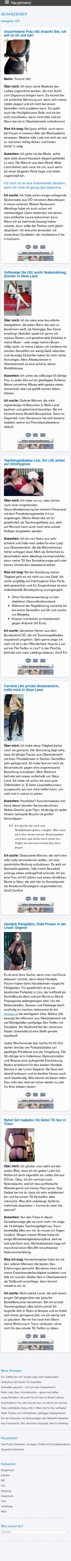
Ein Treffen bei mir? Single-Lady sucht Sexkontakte (29, 1377)
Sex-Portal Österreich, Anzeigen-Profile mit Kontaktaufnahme (35, 1444)
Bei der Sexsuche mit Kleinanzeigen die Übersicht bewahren (35, 1418)
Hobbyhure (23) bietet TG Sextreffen (21, 1382)
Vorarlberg (6, 1506)
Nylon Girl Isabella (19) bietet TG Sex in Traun (35, 1122)
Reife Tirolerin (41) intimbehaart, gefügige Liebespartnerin (33, 1413)
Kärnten (5, 1475)
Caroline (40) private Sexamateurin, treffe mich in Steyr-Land (31, 688)
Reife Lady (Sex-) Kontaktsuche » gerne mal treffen (30, 1392)
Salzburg (6, 1491)
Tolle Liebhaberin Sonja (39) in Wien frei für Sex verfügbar (33, 1408)
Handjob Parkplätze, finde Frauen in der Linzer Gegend (35, 926)
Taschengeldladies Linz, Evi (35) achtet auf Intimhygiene (34, 462)
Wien (4, 1511)
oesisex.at (11, 1013)
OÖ (3, 1486)
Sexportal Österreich (12, 1449)
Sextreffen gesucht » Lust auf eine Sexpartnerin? (28, 1387)
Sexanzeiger (14, 13)
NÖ (3, 1480)
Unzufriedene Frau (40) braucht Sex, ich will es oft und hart (35, 33)
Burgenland (7, 1470)
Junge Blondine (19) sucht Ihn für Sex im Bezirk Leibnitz (32, 1397)
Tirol (3, 1501)
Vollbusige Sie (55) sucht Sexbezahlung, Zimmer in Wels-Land (35, 274)
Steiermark (7, 1496)
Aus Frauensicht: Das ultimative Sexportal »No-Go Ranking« (35, 1423)
